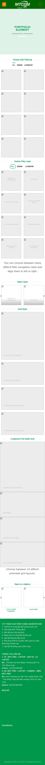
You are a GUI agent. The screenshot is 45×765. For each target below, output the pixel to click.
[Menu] (4, 4)
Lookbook (28, 65)
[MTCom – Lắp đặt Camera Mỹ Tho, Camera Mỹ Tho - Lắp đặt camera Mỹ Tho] (22, 4)
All (13, 65)
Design (19, 65)
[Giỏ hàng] (40, 4)
